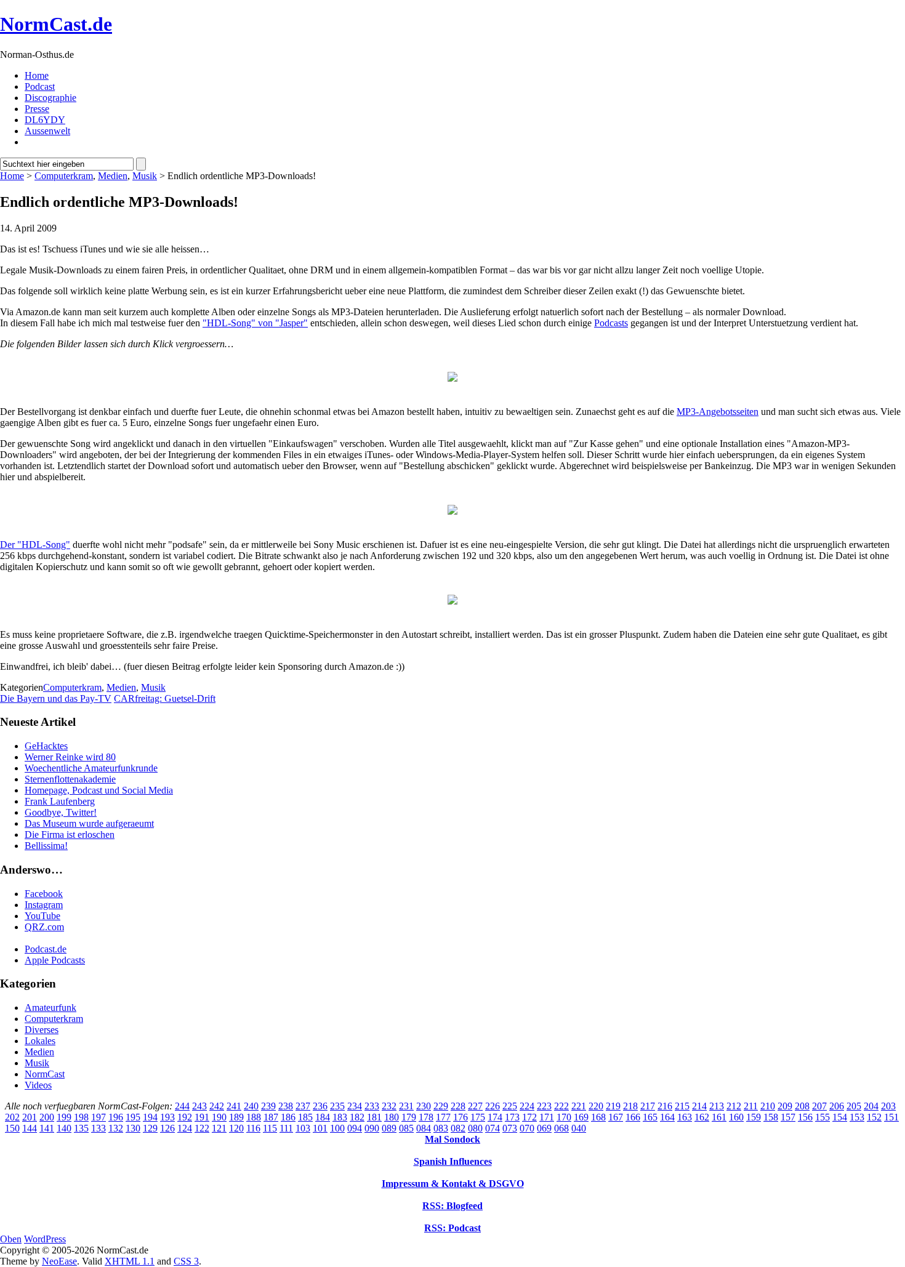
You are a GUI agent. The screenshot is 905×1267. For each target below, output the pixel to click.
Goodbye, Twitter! (61, 812)
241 (234, 1106)
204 (871, 1106)
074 (492, 1128)
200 (46, 1117)
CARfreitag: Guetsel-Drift (164, 698)
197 (98, 1117)
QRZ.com (44, 927)
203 (888, 1106)
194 (150, 1117)
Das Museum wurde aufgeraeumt (89, 823)
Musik (144, 176)
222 (561, 1106)
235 (337, 1106)
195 (133, 1117)
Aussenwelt (47, 131)
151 (891, 1117)
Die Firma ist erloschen (70, 834)
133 (98, 1128)
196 (115, 1117)
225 (509, 1106)
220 (596, 1106)
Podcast (40, 86)
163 (684, 1117)
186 (288, 1117)
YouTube (42, 916)
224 (527, 1106)
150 (12, 1128)
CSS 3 (186, 1261)
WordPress (45, 1239)
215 (682, 1106)
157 (788, 1117)
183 (339, 1117)
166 (632, 1117)
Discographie (50, 97)
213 (716, 1106)
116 (253, 1128)
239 (268, 1106)
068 (561, 1128)
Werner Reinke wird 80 (70, 757)
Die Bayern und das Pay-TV (55, 698)
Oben (11, 1239)
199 (64, 1117)
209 (785, 1106)
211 (751, 1106)
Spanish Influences (453, 1161)
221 (578, 1106)
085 (406, 1128)
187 (270, 1117)
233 (371, 1106)
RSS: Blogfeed (452, 1206)
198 (81, 1117)
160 (736, 1117)
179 (408, 1117)
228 (458, 1106)
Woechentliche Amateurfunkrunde (91, 768)
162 (701, 1117)
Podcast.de (45, 949)
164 (667, 1117)
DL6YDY (45, 120)
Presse (37, 108)
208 (802, 1106)
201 (29, 1117)
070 (527, 1128)
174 (495, 1117)
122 (202, 1128)
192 (184, 1117)
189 (236, 1117)
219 (613, 1106)
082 (458, 1128)
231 (406, 1106)
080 (475, 1128)
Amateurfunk (50, 1007)
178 (426, 1117)
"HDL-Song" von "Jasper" (255, 323)
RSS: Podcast (452, 1228)
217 (647, 1106)
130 (133, 1128)
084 (423, 1128)
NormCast (45, 1074)
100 (337, 1128)
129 (150, 1128)
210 (767, 1106)
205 (854, 1106)
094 (354, 1128)
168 (598, 1117)
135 (81, 1128)
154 (839, 1117)
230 (423, 1106)
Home (37, 75)
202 (12, 1117)
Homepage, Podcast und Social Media (99, 790)
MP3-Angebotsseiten (717, 411)
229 (440, 1106)
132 (115, 1128)
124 (184, 1128)
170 (564, 1117)
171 (546, 1117)
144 (29, 1128)
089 (389, 1128)
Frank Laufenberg (60, 801)
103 (303, 1128)
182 (357, 1117)
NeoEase (59, 1261)
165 (650, 1117)
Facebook (44, 893)
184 (322, 1117)
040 (578, 1128)
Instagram (44, 904)
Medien (112, 176)
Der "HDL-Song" (35, 544)
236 (320, 1106)
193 (167, 1117)
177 (443, 1117)
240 (251, 1106)
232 (389, 1106)
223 (544, 1106)
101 (320, 1128)
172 (529, 1117)
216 (665, 1106)
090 (371, 1128)
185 (305, 1117)
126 (167, 1128)
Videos (38, 1085)
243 (199, 1106)
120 (236, 1128)
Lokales (40, 1041)
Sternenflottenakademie (70, 779)
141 (46, 1128)
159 (753, 1117)
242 (216, 1106)
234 (354, 1106)
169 (581, 1117)
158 (770, 1117)
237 (303, 1106)
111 (286, 1128)
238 (285, 1106)
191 (202, 1117)
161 (719, 1117)
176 (460, 1117)
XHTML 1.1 (130, 1261)
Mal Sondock (452, 1139)
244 (182, 1106)
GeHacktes (46, 746)
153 (857, 1117)
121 (219, 1128)
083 (440, 1128)
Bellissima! (46, 845)
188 (253, 1117)
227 (475, 1106)
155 (822, 1117)
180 (391, 1117)
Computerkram (63, 176)
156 (805, 1117)
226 (492, 1106)
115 (270, 1128)
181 (374, 1117)
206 (836, 1106)
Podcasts (611, 323)
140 (64, 1128)
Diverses (41, 1029)
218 (630, 1106)
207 (819, 1106)
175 (477, 1117)
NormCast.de (56, 24)
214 (699, 1106)
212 (733, 1106)
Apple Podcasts (55, 960)
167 (615, 1117)
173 (512, 1117)
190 (219, 1117)
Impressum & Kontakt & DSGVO (453, 1183)
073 (509, 1128)
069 (544, 1128)
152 (874, 1117)
